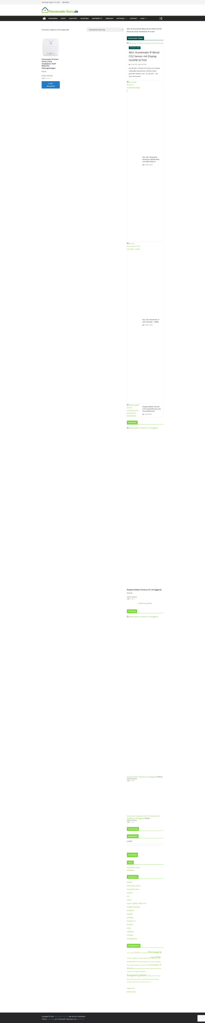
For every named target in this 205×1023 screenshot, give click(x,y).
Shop (142, 18)
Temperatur (136, 979)
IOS (128, 896)
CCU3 (136, 952)
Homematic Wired (138, 968)
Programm (52, 18)
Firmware (155, 952)
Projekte (130, 914)
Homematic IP (144, 965)
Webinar (137, 982)
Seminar (153, 976)
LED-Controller (157, 968)
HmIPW (155, 957)
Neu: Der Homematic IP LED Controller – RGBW (150, 321)
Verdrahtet (130, 870)
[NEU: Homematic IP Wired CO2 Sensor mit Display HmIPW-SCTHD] (145, 43)
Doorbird (144, 953)
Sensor (158, 976)
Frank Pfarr (143, 64)
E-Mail (129, 841)
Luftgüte (136, 971)
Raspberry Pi (97, 18)
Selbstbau (84, 18)
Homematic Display (141, 961)
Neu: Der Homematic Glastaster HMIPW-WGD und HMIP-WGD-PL (150, 159)
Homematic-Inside (133, 867)
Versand (47, 78)
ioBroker (109, 18)
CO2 (140, 953)
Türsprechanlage (154, 979)
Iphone (148, 968)
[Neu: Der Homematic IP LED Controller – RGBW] (134, 322)
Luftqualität (142, 971)
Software (120, 18)
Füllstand (129, 958)
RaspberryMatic (137, 975)
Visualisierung (130, 982)
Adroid (129, 953)
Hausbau (140, 958)
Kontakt (133, 18)
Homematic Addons (134, 886)
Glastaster (135, 958)
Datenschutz (131, 992)
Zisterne (148, 982)
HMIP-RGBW (146, 958)
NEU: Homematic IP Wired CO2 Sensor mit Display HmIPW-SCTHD (144, 56)
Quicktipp (73, 18)
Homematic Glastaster (133, 965)
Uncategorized (132, 939)
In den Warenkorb (51, 84)
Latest (129, 900)
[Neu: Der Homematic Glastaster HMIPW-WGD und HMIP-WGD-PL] (134, 161)
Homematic (131, 961)
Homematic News (135, 48)
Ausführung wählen (145, 603)
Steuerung (130, 979)
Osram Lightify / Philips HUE (136, 903)
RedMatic (130, 924)
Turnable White (144, 979)
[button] (125, 18)
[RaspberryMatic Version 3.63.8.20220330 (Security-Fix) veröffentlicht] (134, 410)
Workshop (143, 982)
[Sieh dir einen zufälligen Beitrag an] (160, 18)
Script (63, 18)
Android (129, 882)
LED (151, 968)
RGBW (149, 976)
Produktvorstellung (133, 907)
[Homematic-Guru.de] (44, 18)
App (132, 953)
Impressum (131, 988)
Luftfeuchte (130, 971)
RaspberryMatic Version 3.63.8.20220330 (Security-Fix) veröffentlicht (151, 409)
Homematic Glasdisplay (153, 961)
